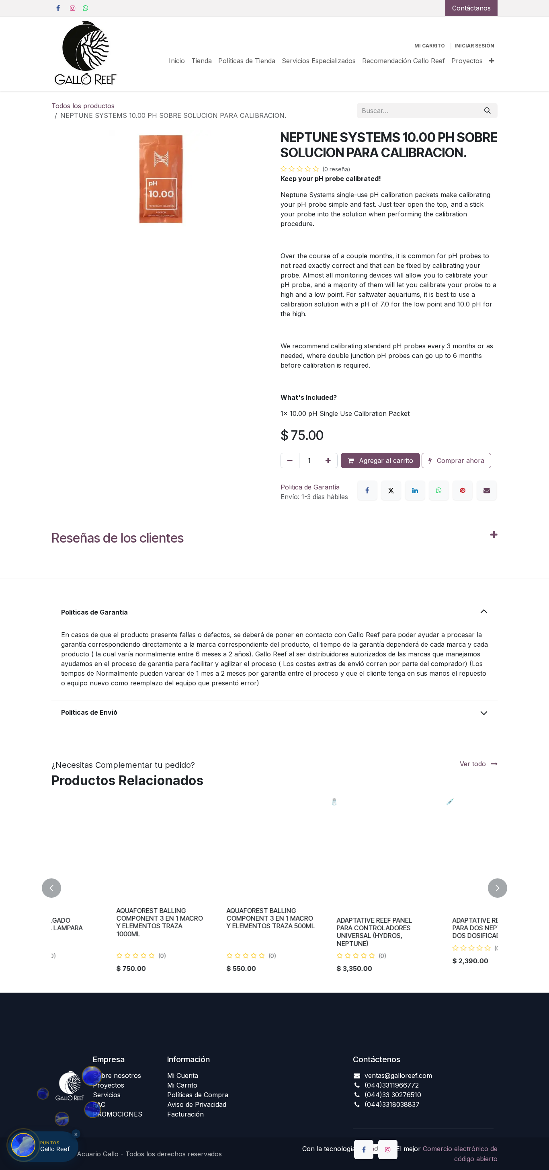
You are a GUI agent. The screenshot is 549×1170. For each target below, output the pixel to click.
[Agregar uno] (328, 460)
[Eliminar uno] (290, 460)
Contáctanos (471, 8)
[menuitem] (177, 61)
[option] (274, 888)
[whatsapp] (85, 8)
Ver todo (474, 764)
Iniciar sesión (474, 46)
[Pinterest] (462, 490)
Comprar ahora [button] (459, 460)
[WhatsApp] (439, 490)
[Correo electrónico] (486, 490)
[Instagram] (72, 8)
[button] (56, 888)
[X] (391, 490)
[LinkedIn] (415, 490)
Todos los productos (83, 106)
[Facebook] (57, 8)
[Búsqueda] (487, 110)
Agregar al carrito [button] (385, 460)
